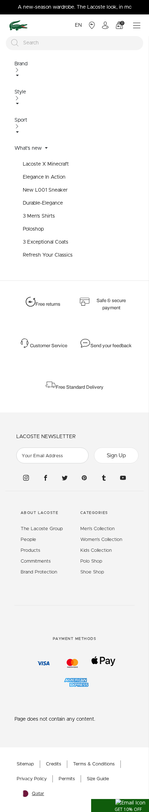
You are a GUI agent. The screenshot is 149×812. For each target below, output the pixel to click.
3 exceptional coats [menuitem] (45, 242)
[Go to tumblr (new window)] (103, 477)
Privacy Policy (32, 779)
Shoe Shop (92, 572)
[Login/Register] (105, 25)
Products (30, 550)
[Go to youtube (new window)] (123, 477)
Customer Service (48, 345)
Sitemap (25, 764)
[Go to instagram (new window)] (26, 477)
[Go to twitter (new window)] (64, 477)
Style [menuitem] (20, 92)
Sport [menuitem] (20, 120)
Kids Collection (96, 550)
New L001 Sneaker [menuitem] (45, 190)
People (28, 539)
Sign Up (116, 455)
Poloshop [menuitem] (33, 229)
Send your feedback (111, 345)
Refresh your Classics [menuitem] (48, 255)
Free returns (47, 304)
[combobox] (74, 43)
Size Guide (98, 779)
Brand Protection (39, 572)
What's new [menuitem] (28, 148)
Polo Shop (91, 561)
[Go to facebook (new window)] (45, 477)
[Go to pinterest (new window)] (84, 477)
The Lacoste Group (42, 529)
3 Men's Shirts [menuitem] (39, 216)
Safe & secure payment (111, 304)
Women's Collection (101, 539)
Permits (67, 779)
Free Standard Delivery (80, 387)
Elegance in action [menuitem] (44, 177)
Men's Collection (97, 529)
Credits (53, 764)
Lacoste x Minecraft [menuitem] (46, 164)
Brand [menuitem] (20, 63)
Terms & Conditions (94, 764)
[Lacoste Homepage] (18, 25)
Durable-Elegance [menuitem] (43, 203)
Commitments (36, 561)
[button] (120, 805)
